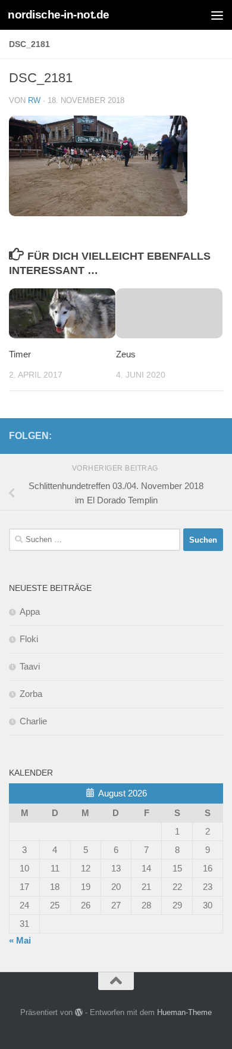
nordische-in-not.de (58, 14)
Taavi (30, 666)
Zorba (31, 694)
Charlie (33, 721)
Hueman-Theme (184, 1012)
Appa (30, 611)
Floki (29, 639)
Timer (20, 354)
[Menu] (217, 15)
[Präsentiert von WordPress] (79, 1012)
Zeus (126, 354)
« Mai (20, 940)
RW (34, 100)
